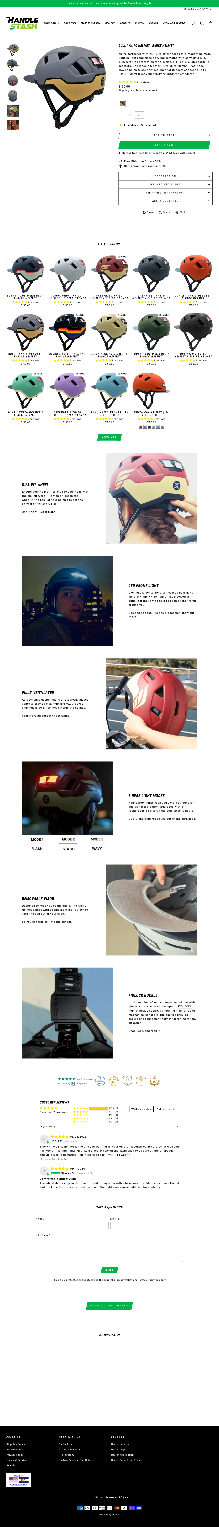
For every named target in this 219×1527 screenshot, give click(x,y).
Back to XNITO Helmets (112, 1305)
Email (115, 1218)
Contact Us (65, 1444)
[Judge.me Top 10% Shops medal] (154, 1081)
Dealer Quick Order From (126, 1460)
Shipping (123, 90)
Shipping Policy (15, 1444)
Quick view (25, 288)
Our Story (70, 23)
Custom (139, 23)
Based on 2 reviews (53, 1112)
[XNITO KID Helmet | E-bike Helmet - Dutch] (140, 426)
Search (10, 1465)
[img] (60, 1136)
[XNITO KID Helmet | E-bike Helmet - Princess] (162, 426)
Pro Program (66, 1454)
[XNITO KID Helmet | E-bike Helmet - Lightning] (153, 426)
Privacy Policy (124, 1279)
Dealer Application (122, 1454)
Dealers (110, 23)
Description (166, 176)
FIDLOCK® (185, 1006)
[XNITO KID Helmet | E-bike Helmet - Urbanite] (149, 426)
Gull (122, 103)
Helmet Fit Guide (165, 184)
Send (109, 1270)
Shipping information (165, 192)
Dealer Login (118, 1449)
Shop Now (50, 23)
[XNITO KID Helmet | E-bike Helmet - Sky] (158, 426)
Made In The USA (91, 23)
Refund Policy (14, 1449)
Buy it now (164, 144)
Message (43, 1235)
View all (109, 437)
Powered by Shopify (109, 1514)
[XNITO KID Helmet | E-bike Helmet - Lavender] (145, 426)
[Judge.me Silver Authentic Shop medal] (127, 1081)
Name (40, 1218)
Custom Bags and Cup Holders (76, 1460)
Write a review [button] (141, 1109)
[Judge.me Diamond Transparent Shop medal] (100, 1081)
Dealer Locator (120, 1444)
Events (153, 23)
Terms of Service (148, 1279)
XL (139, 115)
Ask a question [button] (167, 1109)
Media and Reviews (174, 23)
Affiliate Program (69, 1449)
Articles (125, 23)
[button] (127, 82)
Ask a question (165, 200)
